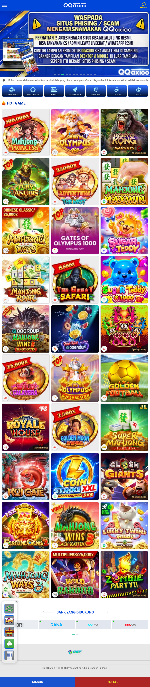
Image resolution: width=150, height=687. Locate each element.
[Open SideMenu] (5, 5)
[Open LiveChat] (144, 5)
